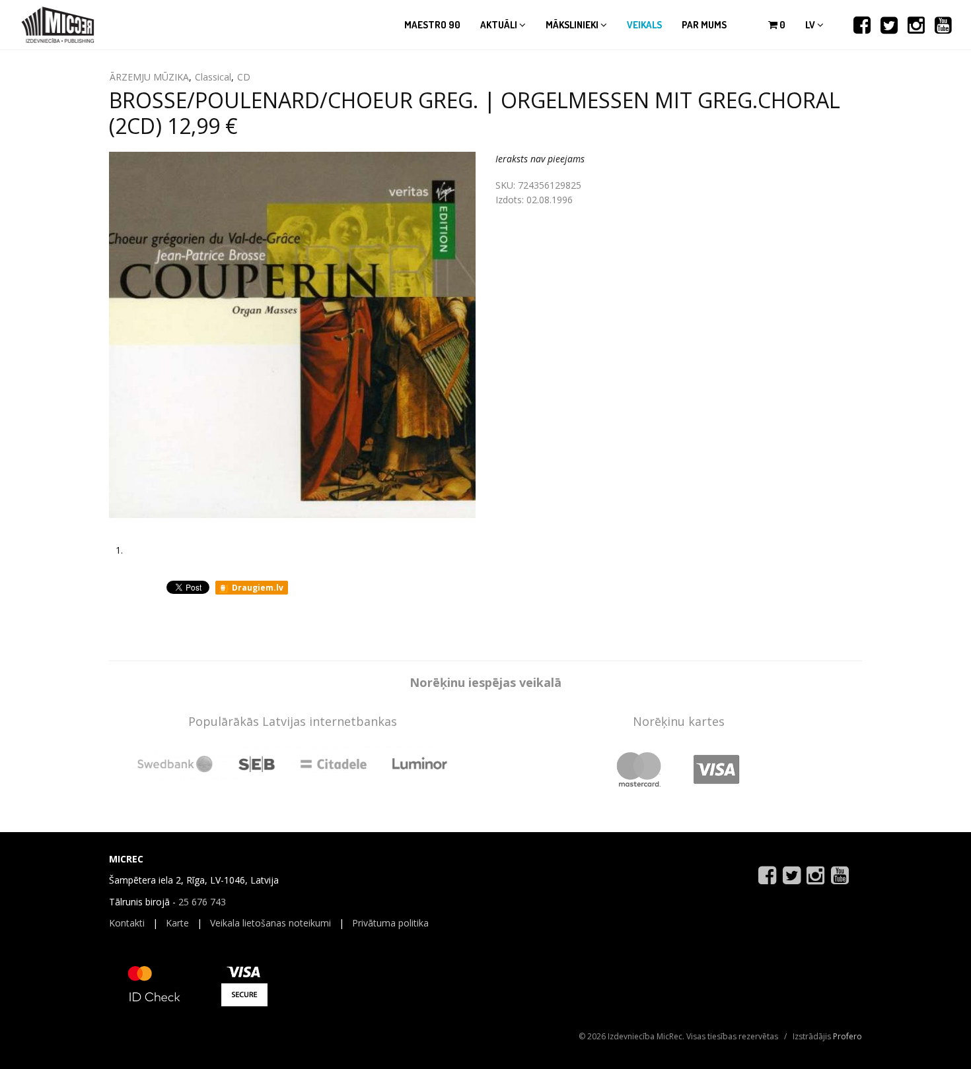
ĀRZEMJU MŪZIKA (149, 77)
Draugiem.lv (256, 587)
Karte (177, 923)
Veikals (644, 24)
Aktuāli (499, 24)
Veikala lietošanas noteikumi (270, 923)
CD (243, 77)
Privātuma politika (390, 923)
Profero (847, 1036)
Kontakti (127, 923)
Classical (213, 77)
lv (811, 24)
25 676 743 (202, 901)
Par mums (704, 24)
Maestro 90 (432, 24)
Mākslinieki (573, 24)
